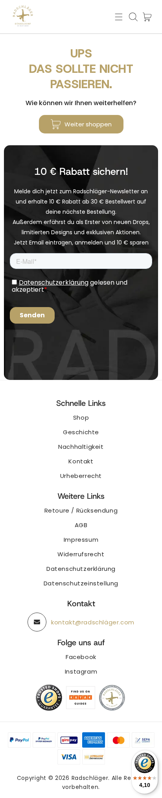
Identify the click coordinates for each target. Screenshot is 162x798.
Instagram (81, 671)
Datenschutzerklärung (81, 569)
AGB (81, 525)
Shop (81, 417)
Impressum (81, 539)
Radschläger (90, 778)
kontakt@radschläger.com (92, 622)
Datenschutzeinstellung (81, 583)
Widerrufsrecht (80, 554)
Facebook (81, 657)
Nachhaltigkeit (80, 447)
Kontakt (80, 461)
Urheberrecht (81, 476)
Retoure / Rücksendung (81, 510)
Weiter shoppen (88, 124)
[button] (118, 17)
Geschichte (81, 432)
